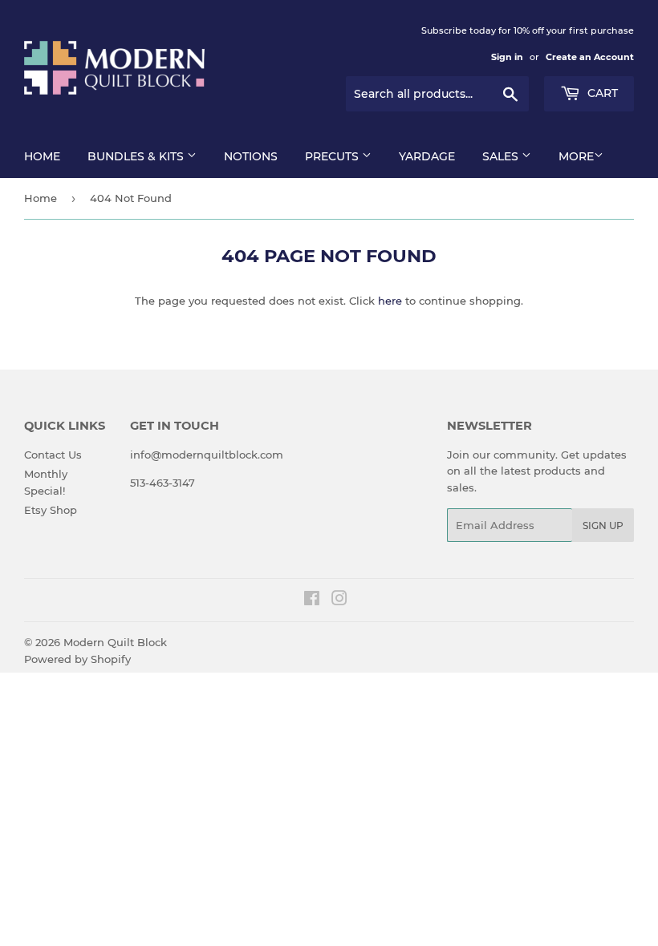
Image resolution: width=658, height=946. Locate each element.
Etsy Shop (50, 509)
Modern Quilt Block (115, 642)
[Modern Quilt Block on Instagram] (339, 600)
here (390, 300)
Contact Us (53, 454)
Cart (601, 93)
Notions (251, 156)
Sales (502, 156)
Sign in (507, 57)
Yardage (427, 156)
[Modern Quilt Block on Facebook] (311, 600)
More (576, 156)
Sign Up (603, 525)
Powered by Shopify (77, 659)
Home (42, 156)
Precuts (333, 156)
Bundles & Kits (137, 156)
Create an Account (590, 57)
